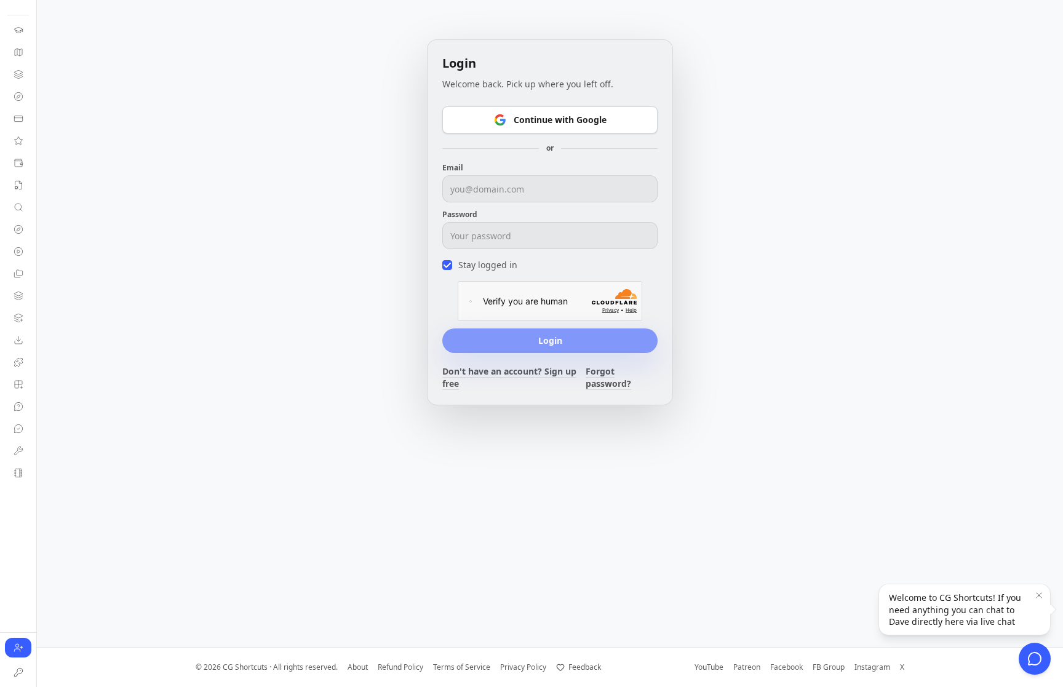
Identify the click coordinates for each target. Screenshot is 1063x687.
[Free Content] (18, 96)
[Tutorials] (18, 251)
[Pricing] (18, 163)
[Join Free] (18, 647)
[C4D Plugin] (18, 362)
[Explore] (18, 229)
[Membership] (18, 119)
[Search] (18, 207)
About (358, 667)
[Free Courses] (18, 74)
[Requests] (18, 429)
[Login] (18, 672)
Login (550, 340)
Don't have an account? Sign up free (509, 377)
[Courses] (18, 296)
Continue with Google (560, 119)
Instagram (872, 667)
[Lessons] (18, 318)
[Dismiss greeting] (1039, 595)
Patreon (746, 667)
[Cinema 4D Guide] (18, 52)
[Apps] (18, 384)
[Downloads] (18, 340)
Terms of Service (461, 667)
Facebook (786, 667)
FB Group (829, 667)
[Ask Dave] (18, 406)
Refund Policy (400, 667)
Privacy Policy (523, 667)
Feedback (584, 667)
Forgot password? (608, 377)
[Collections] (18, 274)
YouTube (709, 667)
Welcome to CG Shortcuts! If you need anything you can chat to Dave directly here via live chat (955, 609)
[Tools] (18, 451)
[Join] (18, 141)
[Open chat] (1035, 659)
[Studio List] (18, 473)
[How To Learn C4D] (18, 30)
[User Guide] (18, 185)
